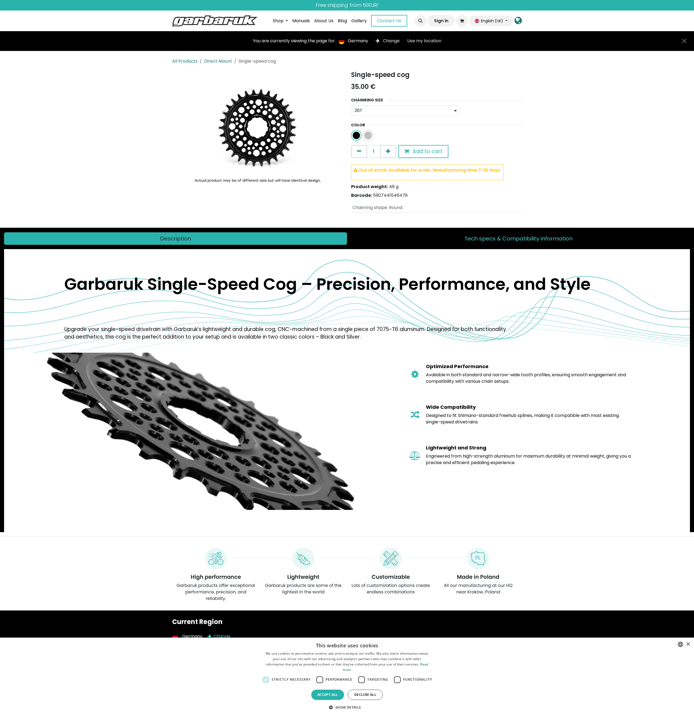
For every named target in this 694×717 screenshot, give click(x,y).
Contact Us (389, 21)
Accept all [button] (327, 694)
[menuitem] (280, 20)
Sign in (441, 21)
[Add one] (388, 151)
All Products (185, 61)
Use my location (424, 41)
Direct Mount (218, 61)
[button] (420, 21)
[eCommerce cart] (462, 21)
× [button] (688, 644)
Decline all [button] (365, 694)
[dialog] (347, 677)
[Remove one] (359, 151)
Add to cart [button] (426, 151)
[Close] (684, 41)
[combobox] (680, 644)
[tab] (175, 238)
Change (391, 41)
